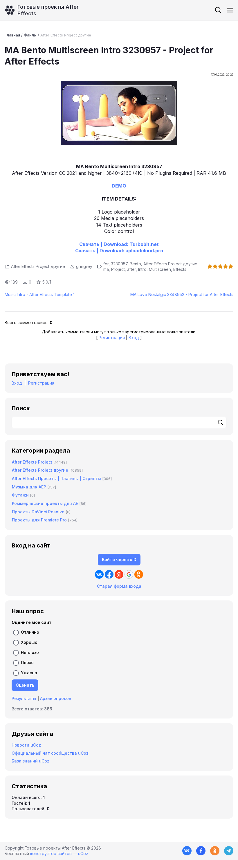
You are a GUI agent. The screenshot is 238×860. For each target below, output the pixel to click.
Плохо (27, 662)
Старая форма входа (119, 586)
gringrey (84, 266)
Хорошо (29, 642)
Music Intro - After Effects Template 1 (40, 294)
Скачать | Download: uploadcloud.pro (119, 250)
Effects (179, 269)
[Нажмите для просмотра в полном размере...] (119, 114)
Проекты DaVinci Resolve (38, 511)
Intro (142, 269)
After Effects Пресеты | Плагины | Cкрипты (56, 478)
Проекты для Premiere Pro (39, 519)
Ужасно (29, 672)
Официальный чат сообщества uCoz (50, 753)
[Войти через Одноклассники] (138, 574)
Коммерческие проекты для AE (45, 503)
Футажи (20, 495)
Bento (135, 263)
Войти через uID (119, 559)
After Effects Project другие (65, 35)
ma (106, 269)
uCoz (83, 853)
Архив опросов (55, 698)
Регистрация (112, 337)
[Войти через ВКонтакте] (99, 574)
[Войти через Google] (129, 574)
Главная (12, 35)
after (131, 269)
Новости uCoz (26, 745)
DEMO (119, 186)
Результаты (24, 698)
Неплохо (30, 652)
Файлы (30, 35)
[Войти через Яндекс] (119, 574)
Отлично (30, 632)
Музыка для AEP (29, 486)
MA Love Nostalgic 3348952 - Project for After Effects (181, 294)
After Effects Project (32, 462)
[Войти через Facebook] (109, 574)
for (106, 263)
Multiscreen (160, 269)
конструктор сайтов (51, 853)
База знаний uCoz (30, 760)
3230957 (119, 263)
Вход (134, 337)
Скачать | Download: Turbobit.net (119, 244)
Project (118, 269)
